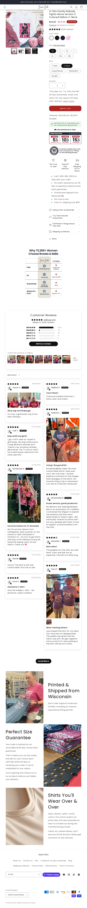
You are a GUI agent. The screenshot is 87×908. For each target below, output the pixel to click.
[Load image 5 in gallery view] (21, 51)
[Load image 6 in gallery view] (28, 51)
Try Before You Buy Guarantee (53, 861)
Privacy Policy (37, 866)
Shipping (52, 25)
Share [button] (54, 239)
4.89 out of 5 (50, 320)
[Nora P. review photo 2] (49, 622)
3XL (69, 56)
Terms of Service (66, 866)
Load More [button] (43, 661)
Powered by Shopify (29, 903)
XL (52, 56)
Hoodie (55, 76)
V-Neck (67, 66)
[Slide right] (41, 51)
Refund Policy (51, 866)
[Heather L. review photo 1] (63, 440)
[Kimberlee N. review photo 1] (24, 498)
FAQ (36, 861)
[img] (13, 384)
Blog (70, 861)
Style (51, 61)
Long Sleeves (57, 71)
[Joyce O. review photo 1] (24, 400)
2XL (60, 56)
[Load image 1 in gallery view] (14, 51)
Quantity (52, 81)
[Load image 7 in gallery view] (35, 51)
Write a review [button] (43, 344)
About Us (17, 861)
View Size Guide (59, 45)
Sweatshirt (73, 71)
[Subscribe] (38, 874)
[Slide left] (8, 51)
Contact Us (28, 861)
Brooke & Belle (17, 903)
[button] (4, 7)
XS (53, 51)
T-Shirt (55, 66)
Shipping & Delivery (21, 866)
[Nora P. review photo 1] (63, 596)
